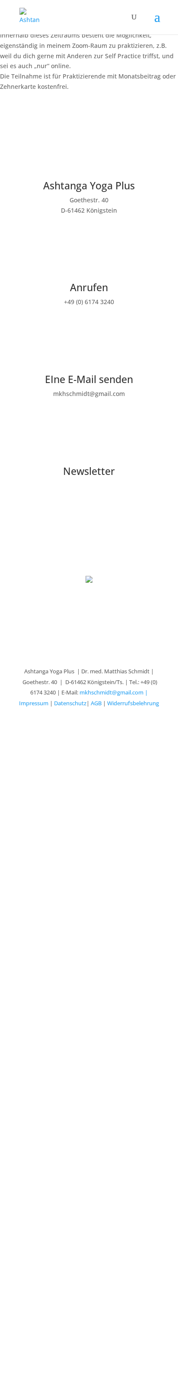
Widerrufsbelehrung (133, 703)
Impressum (33, 703)
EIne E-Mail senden (89, 379)
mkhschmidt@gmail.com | (113, 692)
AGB (96, 703)
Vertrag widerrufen (89, 551)
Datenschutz (70, 703)
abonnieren (89, 504)
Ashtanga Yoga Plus (89, 185)
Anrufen (89, 287)
